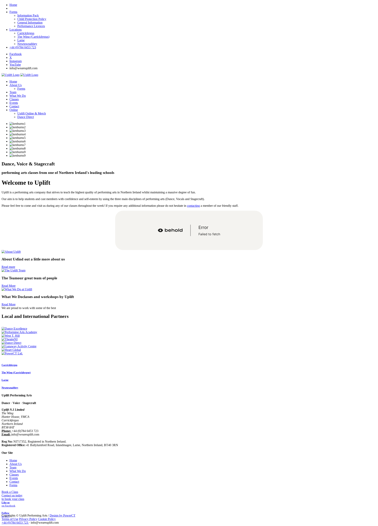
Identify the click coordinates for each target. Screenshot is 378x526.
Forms (13, 12)
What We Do (17, 471)
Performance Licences (31, 26)
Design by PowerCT (62, 515)
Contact (14, 481)
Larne (21, 40)
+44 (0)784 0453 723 (22, 47)
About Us (15, 464)
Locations (15, 29)
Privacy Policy (28, 519)
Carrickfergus (25, 33)
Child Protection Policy (31, 19)
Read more (8, 267)
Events (13, 478)
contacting (193, 205)
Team (12, 467)
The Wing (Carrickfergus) (33, 36)
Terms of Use (10, 519)
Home (13, 460)
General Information (30, 22)
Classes (14, 474)
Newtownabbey (27, 43)
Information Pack (28, 15)
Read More (9, 285)
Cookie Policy (47, 519)
